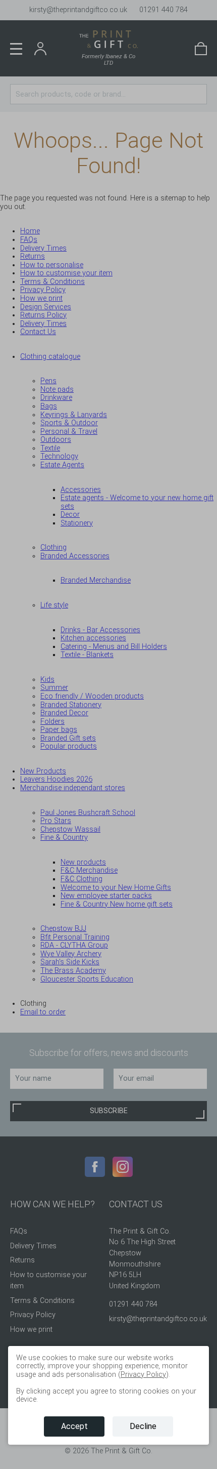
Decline (143, 1426)
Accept (74, 1426)
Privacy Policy (143, 1374)
